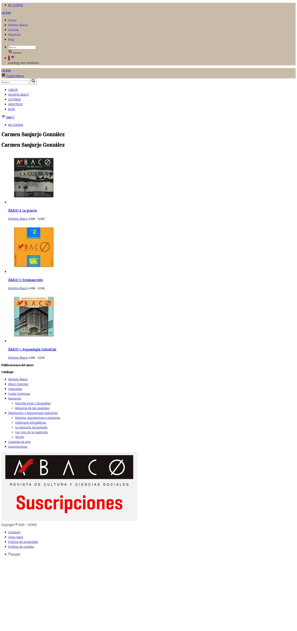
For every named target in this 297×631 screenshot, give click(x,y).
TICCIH (19, 437)
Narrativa (14, 398)
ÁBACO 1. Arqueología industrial (32, 349)
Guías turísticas (19, 393)
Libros (12, 20)
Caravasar (15, 389)
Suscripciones (18, 446)
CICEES (6, 12)
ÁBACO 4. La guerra (22, 210)
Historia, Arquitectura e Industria (37, 417)
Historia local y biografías (33, 403)
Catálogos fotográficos (30, 422)
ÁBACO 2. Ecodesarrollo (25, 280)
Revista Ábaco (18, 25)
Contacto (14, 532)
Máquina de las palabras (32, 408)
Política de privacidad (23, 542)
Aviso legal (15, 537)
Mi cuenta (15, 5)
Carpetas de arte (19, 442)
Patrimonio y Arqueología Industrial (33, 413)
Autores (13, 30)
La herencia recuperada (31, 427)
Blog (11, 39)
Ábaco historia (18, 384)
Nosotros (14, 34)
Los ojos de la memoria (31, 432)
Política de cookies (21, 546)
